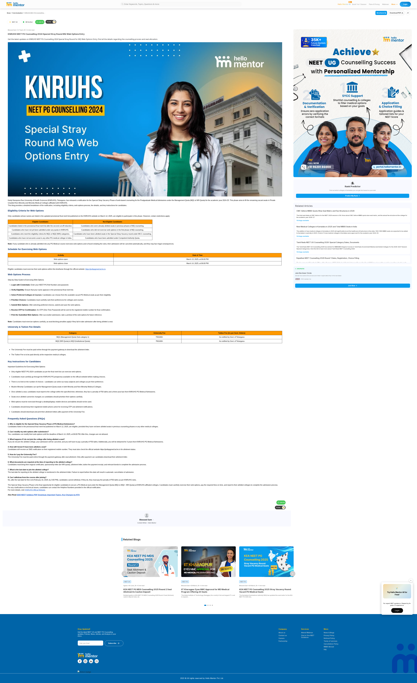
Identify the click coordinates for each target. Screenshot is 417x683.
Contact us (283, 635)
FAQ (325, 649)
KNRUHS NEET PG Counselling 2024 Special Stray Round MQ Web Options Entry (35, 13)
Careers (282, 638)
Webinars (385, 4)
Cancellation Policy (331, 644)
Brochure (380, 13)
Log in (397, 610)
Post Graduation (17, 13)
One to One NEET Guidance (307, 636)
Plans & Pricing (374, 4)
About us (282, 633)
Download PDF (395, 13)
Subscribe (112, 643)
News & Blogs (329, 633)
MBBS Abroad (329, 647)
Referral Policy (329, 638)
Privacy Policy (329, 635)
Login (405, 4)
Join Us (41, 22)
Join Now (351, 286)
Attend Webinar (307, 633)
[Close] (411, 580)
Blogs (9, 13)
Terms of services (330, 641)
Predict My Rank (351, 196)
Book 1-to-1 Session (359, 4)
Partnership (283, 641)
